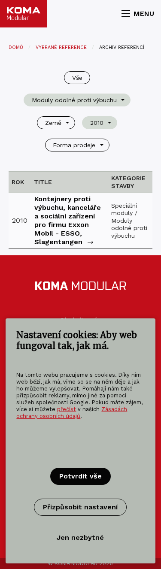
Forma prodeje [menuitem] (74, 145)
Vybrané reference (61, 47)
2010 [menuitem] (96, 122)
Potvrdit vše (80, 476)
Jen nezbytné (80, 537)
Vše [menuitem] (77, 77)
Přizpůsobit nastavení (80, 507)
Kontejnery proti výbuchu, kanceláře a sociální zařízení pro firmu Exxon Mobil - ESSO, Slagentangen (67, 220)
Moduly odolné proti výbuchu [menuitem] (74, 100)
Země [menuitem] (53, 122)
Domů (16, 47)
